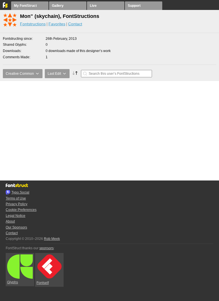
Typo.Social (20, 192)
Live (93, 6)
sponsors (46, 248)
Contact (75, 24)
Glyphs (12, 282)
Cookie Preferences (21, 210)
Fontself (42, 283)
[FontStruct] (5, 7)
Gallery (58, 6)
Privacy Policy (16, 204)
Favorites (56, 24)
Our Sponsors (16, 227)
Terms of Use (16, 198)
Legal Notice (15, 216)
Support (134, 6)
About (10, 221)
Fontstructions (33, 24)
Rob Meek (52, 239)
